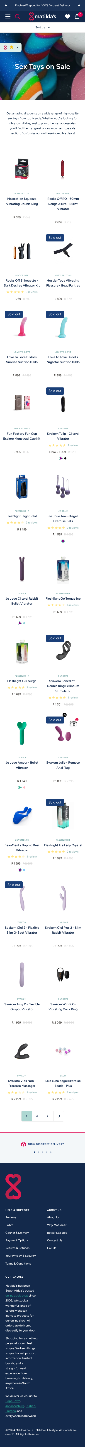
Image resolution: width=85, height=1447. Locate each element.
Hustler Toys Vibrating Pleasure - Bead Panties (63, 283)
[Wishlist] (67, 16)
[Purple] (60, 458)
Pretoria (10, 1411)
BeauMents (22, 840)
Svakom (63, 428)
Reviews (10, 1217)
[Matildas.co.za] (42, 16)
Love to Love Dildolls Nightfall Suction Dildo (63, 359)
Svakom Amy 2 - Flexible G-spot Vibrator (22, 1006)
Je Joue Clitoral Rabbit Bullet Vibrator (21, 601)
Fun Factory (22, 428)
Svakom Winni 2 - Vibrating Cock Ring (63, 1006)
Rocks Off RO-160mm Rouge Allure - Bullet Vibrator (63, 204)
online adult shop (16, 1295)
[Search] (17, 16)
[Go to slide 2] (38, 1152)
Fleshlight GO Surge (21, 681)
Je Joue (63, 511)
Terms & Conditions (18, 1263)
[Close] (17, 47)
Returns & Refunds (17, 1248)
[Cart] (77, 16)
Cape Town (12, 1401)
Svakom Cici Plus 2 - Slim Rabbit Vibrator (63, 930)
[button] (73, 723)
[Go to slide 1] (34, 1152)
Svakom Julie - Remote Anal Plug (63, 765)
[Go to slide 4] (46, 1152)
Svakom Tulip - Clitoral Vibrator (63, 436)
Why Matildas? (57, 1225)
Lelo (63, 1075)
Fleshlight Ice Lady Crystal (63, 845)
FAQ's (9, 1225)
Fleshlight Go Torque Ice (63, 599)
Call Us (51, 1248)
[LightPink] (24, 787)
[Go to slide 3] (42, 1152)
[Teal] (24, 623)
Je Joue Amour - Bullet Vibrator (22, 765)
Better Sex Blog (57, 1232)
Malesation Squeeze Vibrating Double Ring (22, 201)
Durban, (31, 1406)
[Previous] (6, 5)
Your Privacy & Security (20, 1255)
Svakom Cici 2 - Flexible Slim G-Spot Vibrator (22, 930)
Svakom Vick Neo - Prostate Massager (22, 1083)
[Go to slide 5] (50, 1152)
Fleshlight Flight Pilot (22, 516)
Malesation (22, 193)
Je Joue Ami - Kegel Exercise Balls (63, 518)
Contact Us (54, 1240)
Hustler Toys (63, 275)
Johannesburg (14, 1406)
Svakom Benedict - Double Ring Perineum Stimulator (63, 686)
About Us (53, 1217)
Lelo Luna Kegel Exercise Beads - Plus (63, 1083)
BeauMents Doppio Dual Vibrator (22, 847)
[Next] (79, 5)
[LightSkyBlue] (24, 869)
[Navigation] (7, 16)
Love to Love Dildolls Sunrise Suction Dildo (22, 359)
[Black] (65, 458)
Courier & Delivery (17, 1232)
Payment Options (17, 1240)
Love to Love (22, 352)
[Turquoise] (19, 787)
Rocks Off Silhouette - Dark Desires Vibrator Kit (22, 283)
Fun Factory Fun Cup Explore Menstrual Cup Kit (22, 436)
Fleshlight (22, 511)
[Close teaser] (64, 715)
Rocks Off (63, 193)
